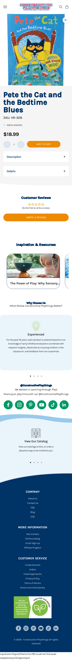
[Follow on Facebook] (8, 405)
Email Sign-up (32, 543)
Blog (32, 512)
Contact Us (32, 503)
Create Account (32, 565)
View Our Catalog (36, 441)
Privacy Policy (33, 578)
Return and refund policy (32, 587)
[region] (36, 342)
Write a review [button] (36, 217)
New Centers (32, 534)
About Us (32, 498)
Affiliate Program (32, 547)
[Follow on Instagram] (19, 405)
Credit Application (33, 574)
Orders (32, 569)
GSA (33, 516)
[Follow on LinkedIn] (64, 405)
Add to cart (44, 144)
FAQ (32, 507)
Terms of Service (32, 583)
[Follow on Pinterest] (30, 405)
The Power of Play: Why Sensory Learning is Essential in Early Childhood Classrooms (35, 283)
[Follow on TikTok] (53, 405)
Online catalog (32, 538)
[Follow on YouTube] (41, 405)
